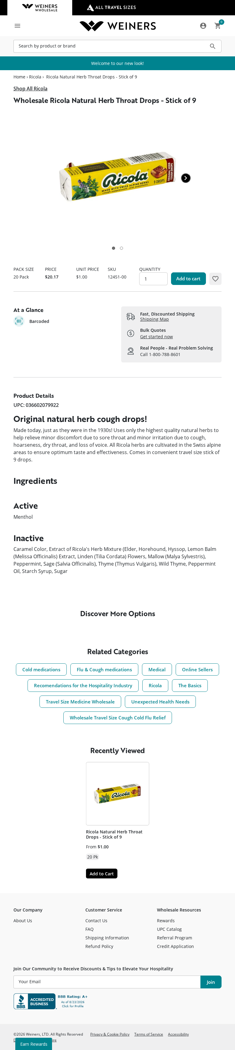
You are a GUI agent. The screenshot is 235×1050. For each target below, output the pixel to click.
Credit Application (175, 946)
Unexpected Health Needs (160, 702)
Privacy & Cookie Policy (109, 1034)
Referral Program (174, 938)
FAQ (89, 929)
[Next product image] (186, 178)
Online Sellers (197, 669)
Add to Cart (102, 874)
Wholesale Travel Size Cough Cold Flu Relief (118, 718)
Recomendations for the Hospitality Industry (83, 685)
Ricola (35, 77)
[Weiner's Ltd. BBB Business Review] (117, 1001)
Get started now (156, 336)
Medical (157, 669)
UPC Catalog (169, 929)
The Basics (189, 685)
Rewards (166, 920)
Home (19, 77)
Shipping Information (107, 938)
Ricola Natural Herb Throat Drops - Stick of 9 (114, 834)
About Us (22, 920)
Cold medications (41, 669)
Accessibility (178, 1034)
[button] (113, 248)
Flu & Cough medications (104, 669)
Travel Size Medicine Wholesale (80, 702)
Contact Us (96, 920)
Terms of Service (148, 1034)
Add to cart (188, 278)
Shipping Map (154, 319)
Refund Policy (99, 946)
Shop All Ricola (30, 88)
